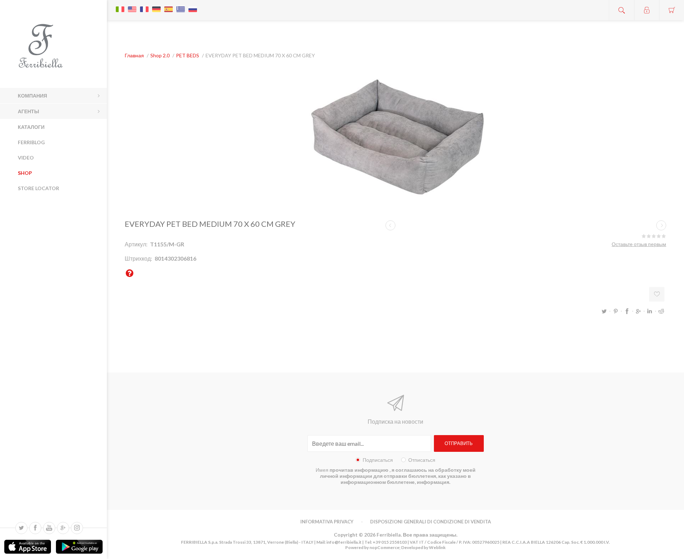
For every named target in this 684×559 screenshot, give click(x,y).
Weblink (437, 547)
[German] (156, 5)
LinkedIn (650, 311)
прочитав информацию (359, 470)
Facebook (627, 311)
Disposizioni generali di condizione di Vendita (430, 521)
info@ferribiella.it (344, 542)
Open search (621, 10)
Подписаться (378, 460)
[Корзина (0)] (671, 10)
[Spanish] (168, 5)
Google (638, 311)
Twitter (604, 311)
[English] (132, 5)
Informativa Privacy (326, 521)
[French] (144, 5)
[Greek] (180, 5)
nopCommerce (384, 547)
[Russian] (192, 5)
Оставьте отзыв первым (639, 244)
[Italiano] (120, 5)
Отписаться (421, 460)
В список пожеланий (656, 294)
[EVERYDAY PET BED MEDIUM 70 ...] (390, 225)
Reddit (661, 311)
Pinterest (615, 311)
